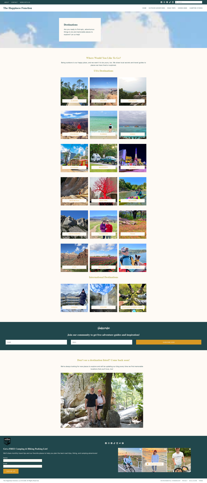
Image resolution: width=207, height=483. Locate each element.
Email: (5, 463)
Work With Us (25, 2)
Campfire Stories (196, 8)
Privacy (184, 480)
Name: (5, 458)
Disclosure (193, 480)
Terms (201, 480)
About (6, 2)
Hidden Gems (182, 8)
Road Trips (171, 8)
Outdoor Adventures (157, 8)
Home (144, 8)
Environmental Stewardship (170, 480)
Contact (14, 2)
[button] (168, 342)
